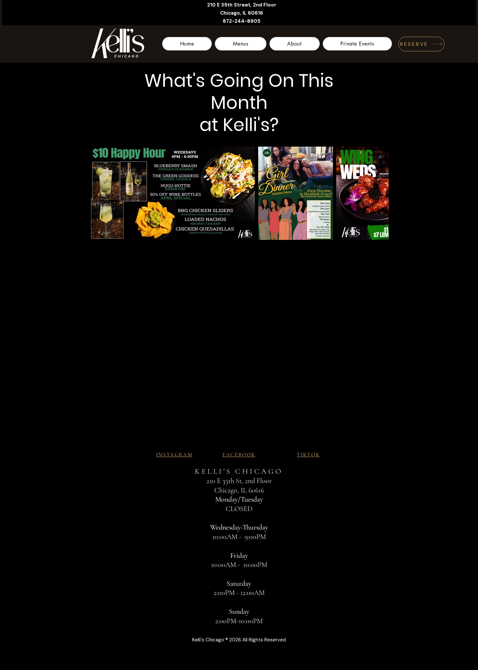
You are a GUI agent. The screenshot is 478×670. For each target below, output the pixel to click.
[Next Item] (374, 193)
